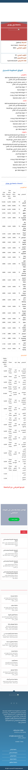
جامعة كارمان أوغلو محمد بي (11, 634)
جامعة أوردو (15, 660)
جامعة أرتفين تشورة (13, 615)
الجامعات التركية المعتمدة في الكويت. (10, 551)
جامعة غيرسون (14, 670)
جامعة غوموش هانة (13, 624)
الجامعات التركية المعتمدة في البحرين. (10, 561)
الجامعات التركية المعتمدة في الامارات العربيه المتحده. (10, 572)
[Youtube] (11, 703)
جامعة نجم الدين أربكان (12, 679)
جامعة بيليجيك (14, 596)
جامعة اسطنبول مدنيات (12, 642)
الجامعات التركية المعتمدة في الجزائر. (10, 540)
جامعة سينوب (14, 605)
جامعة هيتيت (14, 651)
